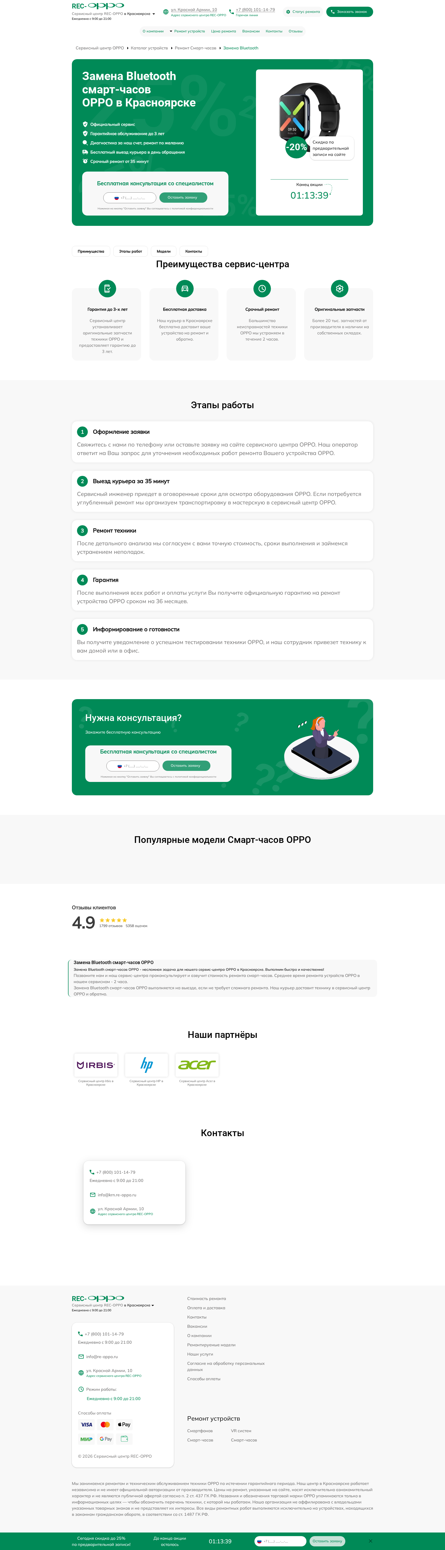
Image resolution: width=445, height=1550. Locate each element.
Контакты (274, 31)
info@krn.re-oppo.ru (117, 1194)
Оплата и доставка (206, 1307)
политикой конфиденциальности (192, 208)
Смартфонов (200, 1430)
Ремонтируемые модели (211, 1344)
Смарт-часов (200, 1439)
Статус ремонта (306, 11)
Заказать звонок (352, 11)
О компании (153, 31)
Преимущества (91, 251)
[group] (96, 1070)
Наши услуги (200, 1354)
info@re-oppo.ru (102, 1356)
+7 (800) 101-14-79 (255, 9)
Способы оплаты (203, 1378)
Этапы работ (130, 251)
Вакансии (251, 31)
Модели (163, 251)
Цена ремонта (223, 31)
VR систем (241, 1430)
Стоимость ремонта (206, 1298)
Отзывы (296, 31)
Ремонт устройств (189, 31)
